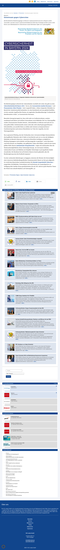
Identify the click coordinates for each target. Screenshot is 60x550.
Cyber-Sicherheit (24, 175)
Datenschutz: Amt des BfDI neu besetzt (25, 249)
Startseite (16, 13)
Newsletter (30, 519)
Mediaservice (30, 523)
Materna (12, 393)
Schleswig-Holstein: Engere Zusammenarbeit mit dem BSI (30, 308)
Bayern (18, 175)
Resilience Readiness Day (16, 423)
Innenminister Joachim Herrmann (41, 106)
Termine (30, 521)
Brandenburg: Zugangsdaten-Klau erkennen (26, 270)
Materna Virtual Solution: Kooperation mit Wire (27, 203)
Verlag (30, 524)
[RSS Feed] (32, 2)
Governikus (13, 386)
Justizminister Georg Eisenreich (25, 145)
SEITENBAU (13, 399)
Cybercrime (32, 175)
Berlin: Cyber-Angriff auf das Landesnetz (25, 192)
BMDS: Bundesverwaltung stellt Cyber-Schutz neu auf (28, 216)
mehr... (41, 198)
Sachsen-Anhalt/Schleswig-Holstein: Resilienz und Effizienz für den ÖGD (33, 319)
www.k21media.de (30, 541)
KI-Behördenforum (15, 416)
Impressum (30, 528)
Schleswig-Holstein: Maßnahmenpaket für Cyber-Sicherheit (30, 331)
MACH (12, 406)
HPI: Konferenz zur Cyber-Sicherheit (24, 344)
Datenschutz (30, 526)
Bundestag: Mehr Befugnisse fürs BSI (25, 283)
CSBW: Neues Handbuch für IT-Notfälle (25, 295)
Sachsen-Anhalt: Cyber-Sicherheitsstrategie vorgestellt (29, 238)
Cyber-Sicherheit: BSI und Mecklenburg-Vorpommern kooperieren (31, 355)
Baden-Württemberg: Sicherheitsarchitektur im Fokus (28, 260)
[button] (30, 64)
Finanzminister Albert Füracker (12, 108)
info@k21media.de (30, 540)
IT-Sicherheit (21, 13)
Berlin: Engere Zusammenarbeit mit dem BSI (26, 227)
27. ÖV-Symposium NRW (16, 429)
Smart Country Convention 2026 (17, 442)
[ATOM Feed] (30, 2)
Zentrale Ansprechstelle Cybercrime (43, 162)
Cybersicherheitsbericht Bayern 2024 (14, 106)
